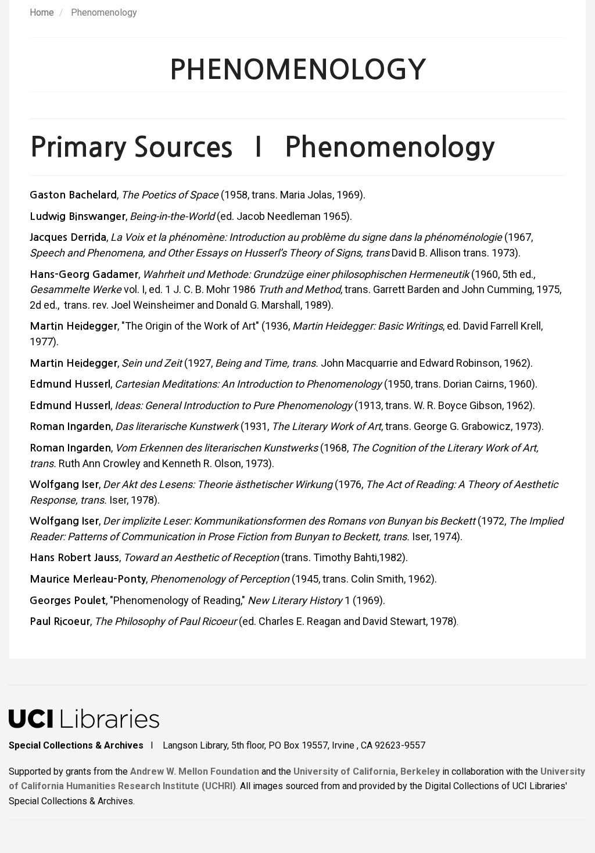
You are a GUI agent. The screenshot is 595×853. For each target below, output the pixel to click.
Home (42, 12)
